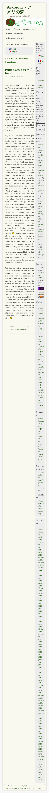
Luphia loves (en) (40, 431)
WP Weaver (37, 788)
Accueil (9, 29)
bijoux (40, 145)
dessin (40, 165)
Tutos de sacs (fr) (40, 511)
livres (40, 201)
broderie (41, 170)
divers (20, 327)
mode (40, 206)
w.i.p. (40, 249)
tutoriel (40, 237)
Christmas (13, 329)
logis (40, 196)
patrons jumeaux (40, 244)
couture (40, 150)
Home (8, 44)
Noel (18, 329)
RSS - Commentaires (41, 85)
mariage (41, 255)
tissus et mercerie (41, 231)
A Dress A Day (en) (41, 474)
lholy (23, 77)
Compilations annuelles (14, 34)
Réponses (24, 329)
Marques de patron (30, 29)
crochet (40, 155)
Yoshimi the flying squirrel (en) (41, 403)
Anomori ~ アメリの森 (19, 9)
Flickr (40, 277)
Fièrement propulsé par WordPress (16, 788)
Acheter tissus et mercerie (15, 38)
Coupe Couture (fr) (41, 503)
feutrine (41, 181)
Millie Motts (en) (40, 438)
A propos (17, 29)
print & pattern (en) (40, 482)
